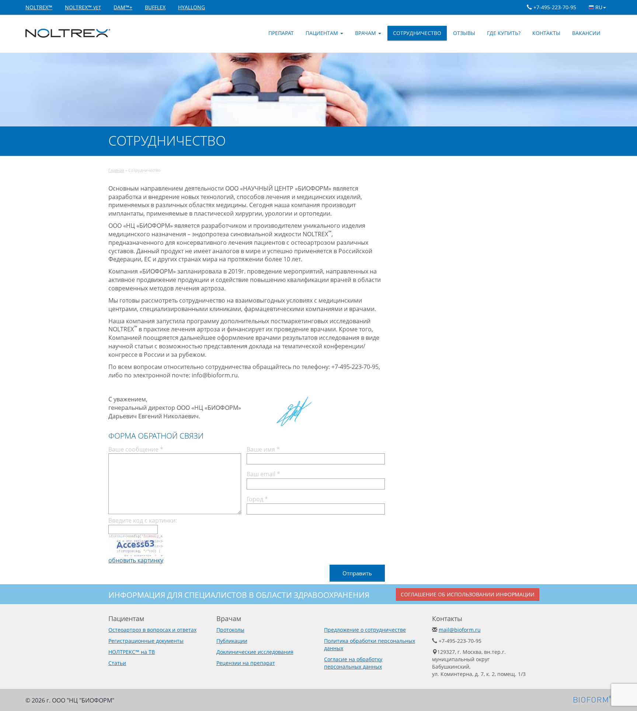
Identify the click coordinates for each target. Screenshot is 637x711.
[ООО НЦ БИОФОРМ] (593, 699)
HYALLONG (191, 7)
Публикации (231, 640)
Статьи (117, 662)
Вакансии (586, 32)
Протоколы (230, 629)
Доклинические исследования (254, 651)
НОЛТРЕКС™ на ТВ (131, 651)
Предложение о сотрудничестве (365, 629)
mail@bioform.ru (460, 629)
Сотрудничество (417, 32)
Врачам (366, 32)
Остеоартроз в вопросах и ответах (152, 629)
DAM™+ (123, 7)
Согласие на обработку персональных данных (353, 663)
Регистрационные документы (146, 640)
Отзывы (464, 32)
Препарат (281, 32)
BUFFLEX (155, 7)
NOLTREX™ (38, 7)
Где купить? (504, 32)
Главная (116, 170)
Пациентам (323, 32)
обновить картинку (135, 560)
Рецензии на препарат (245, 662)
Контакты (546, 32)
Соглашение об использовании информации (468, 594)
